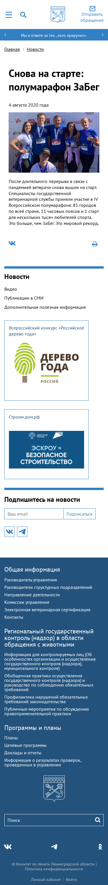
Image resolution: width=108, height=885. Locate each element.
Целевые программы (25, 745)
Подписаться (79, 514)
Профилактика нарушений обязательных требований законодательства (46, 699)
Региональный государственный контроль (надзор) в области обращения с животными (49, 637)
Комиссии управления (26, 602)
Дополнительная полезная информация (45, 307)
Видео (10, 289)
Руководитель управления (30, 580)
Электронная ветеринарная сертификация (47, 609)
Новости (35, 49)
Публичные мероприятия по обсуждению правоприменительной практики (46, 711)
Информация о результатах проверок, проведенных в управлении (42, 762)
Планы (11, 738)
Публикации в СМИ (23, 298)
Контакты (13, 617)
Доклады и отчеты (22, 752)
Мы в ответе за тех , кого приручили (53, 35)
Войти (71, 879)
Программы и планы (32, 728)
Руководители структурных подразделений (48, 587)
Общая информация (32, 569)
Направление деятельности (32, 594)
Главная (12, 49)
